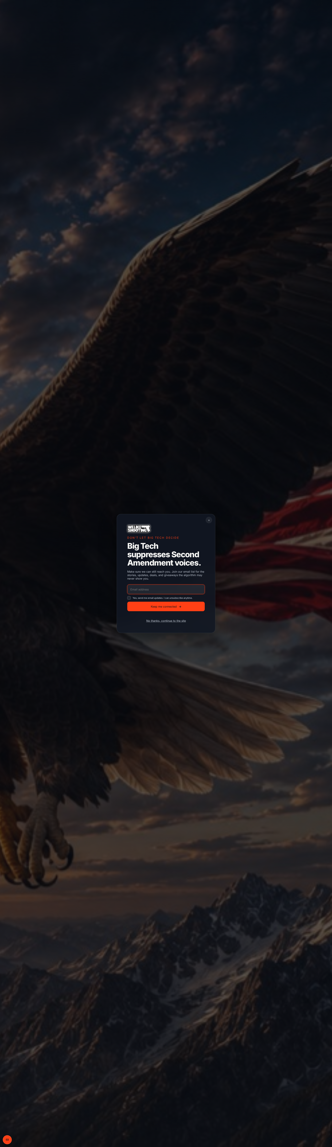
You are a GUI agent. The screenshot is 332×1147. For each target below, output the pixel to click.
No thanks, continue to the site (166, 620)
